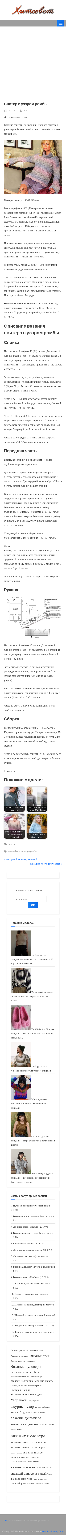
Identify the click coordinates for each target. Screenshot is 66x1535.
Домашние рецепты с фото (25, 1371)
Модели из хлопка (22, 1381)
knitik (25, 110)
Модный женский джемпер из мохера (34, 1304)
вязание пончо (16, 1429)
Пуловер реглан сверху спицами (31, 1293)
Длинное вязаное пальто (25, 1226)
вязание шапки (20, 1447)
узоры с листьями (42, 1483)
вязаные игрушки (32, 1457)
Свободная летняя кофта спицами (30, 1256)
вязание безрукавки (21, 1412)
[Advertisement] (33, 60)
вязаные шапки (33, 1461)
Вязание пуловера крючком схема (32, 1283)
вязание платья (47, 1424)
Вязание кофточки (19, 1356)
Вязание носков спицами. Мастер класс (33, 1216)
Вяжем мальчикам (36, 1350)
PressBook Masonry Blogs (53, 1531)
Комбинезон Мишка (23, 1243)
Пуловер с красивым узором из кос (31, 1205)
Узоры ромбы (30, 851)
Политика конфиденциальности (33, 1520)
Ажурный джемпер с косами (29, 1325)
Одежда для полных (19, 1385)
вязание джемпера (26, 1417)
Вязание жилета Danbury (26, 1277)
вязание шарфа (37, 1447)
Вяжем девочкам (19, 1350)
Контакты (13, 1520)
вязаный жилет (44, 1467)
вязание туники (20, 1442)
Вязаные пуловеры (26, 1366)
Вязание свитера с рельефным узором (33, 1233)
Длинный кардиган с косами (27, 1249)
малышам (30, 1483)
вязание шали (39, 1442)
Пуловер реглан (35, 1385)
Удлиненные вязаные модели (26, 1394)
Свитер (11, 844)
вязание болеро (39, 1412)
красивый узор (18, 1483)
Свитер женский (20, 1390)
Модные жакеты (43, 1381)
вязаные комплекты (18, 1461)
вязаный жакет (23, 1466)
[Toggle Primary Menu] (60, 23)
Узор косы (19, 1399)
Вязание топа (40, 1355)
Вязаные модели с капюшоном (23, 1361)
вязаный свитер (15, 851)
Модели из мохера (34, 1376)
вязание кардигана (24, 1424)
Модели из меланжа (18, 1376)
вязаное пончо (18, 1457)
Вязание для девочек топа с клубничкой (34, 1266)
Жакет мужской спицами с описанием (34, 1331)
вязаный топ (43, 1473)
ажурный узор (22, 1406)
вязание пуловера (28, 1435)
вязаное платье (32, 1452)
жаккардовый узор (22, 1478)
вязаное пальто (16, 1453)
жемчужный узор (40, 1479)
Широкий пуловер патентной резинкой (34, 1315)
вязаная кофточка (42, 1407)
